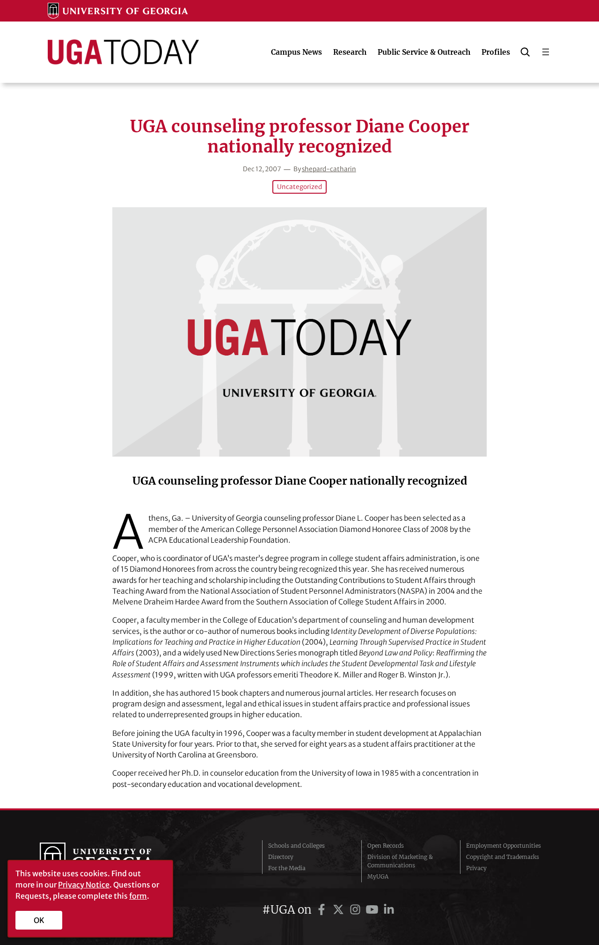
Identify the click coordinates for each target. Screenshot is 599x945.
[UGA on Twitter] (339, 909)
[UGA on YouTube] (373, 909)
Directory (280, 856)
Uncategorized (299, 187)
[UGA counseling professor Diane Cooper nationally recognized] (299, 332)
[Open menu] (545, 52)
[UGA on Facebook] (322, 909)
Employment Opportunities (503, 845)
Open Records (385, 845)
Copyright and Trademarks (502, 856)
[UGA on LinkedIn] (389, 909)
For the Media (287, 868)
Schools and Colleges (296, 845)
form (138, 896)
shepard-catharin (329, 169)
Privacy (476, 868)
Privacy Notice (84, 884)
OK (39, 920)
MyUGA (377, 876)
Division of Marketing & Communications (400, 861)
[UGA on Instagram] (356, 909)
